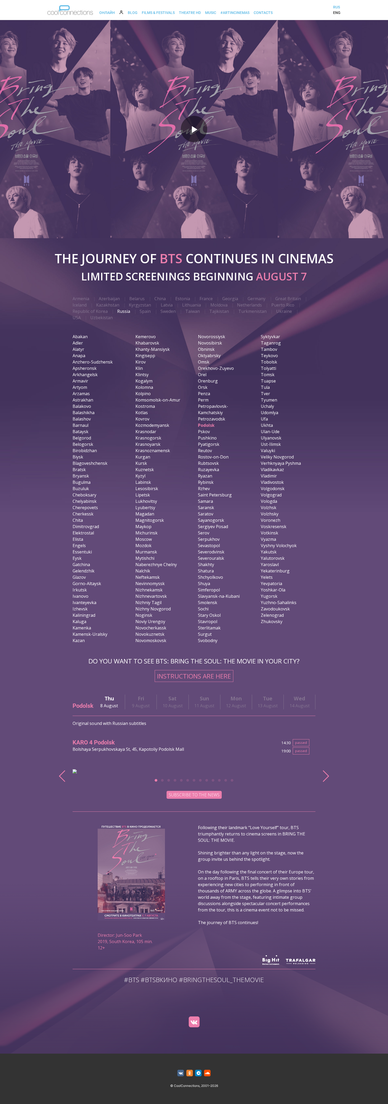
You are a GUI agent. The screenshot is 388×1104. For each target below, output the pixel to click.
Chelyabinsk (85, 501)
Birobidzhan (85, 450)
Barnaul (80, 425)
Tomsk (268, 374)
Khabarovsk (147, 343)
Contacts (263, 13)
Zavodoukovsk (275, 609)
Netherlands (249, 305)
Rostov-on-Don (213, 457)
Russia (123, 311)
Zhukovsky (271, 621)
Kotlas (141, 412)
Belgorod (82, 438)
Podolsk (206, 425)
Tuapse (268, 381)
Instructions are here (194, 676)
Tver (265, 393)
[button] (156, 780)
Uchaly (267, 406)
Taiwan (192, 311)
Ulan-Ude (270, 431)
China (160, 299)
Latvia (167, 305)
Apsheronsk (85, 368)
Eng (336, 13)
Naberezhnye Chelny (156, 564)
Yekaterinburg (275, 571)
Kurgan (142, 457)
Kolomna (144, 387)
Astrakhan (83, 400)
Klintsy (142, 374)
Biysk (78, 457)
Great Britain (288, 299)
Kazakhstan (107, 305)
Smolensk (207, 602)
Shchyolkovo (210, 577)
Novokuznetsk (149, 634)
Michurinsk (146, 533)
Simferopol (209, 590)
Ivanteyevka (84, 602)
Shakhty (206, 564)
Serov (203, 533)
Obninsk (206, 349)
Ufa (264, 419)
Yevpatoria (271, 583)
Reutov (205, 450)
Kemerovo (145, 337)
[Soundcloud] (207, 1073)
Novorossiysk (211, 337)
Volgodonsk (273, 488)
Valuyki (268, 450)
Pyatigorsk (208, 444)
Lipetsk (142, 495)
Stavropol (207, 621)
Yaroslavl (270, 564)
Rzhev (204, 488)
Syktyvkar (270, 337)
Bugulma (82, 482)
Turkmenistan (252, 311)
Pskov (204, 431)
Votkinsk (269, 533)
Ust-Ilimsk (271, 444)
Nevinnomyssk (150, 583)
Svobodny (207, 640)
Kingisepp (145, 356)
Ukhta (267, 425)
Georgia (230, 299)
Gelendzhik (83, 571)
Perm (203, 400)
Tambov (269, 349)
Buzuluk (81, 488)
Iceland (80, 305)
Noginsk (143, 615)
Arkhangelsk (85, 374)
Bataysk (80, 431)
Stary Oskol (209, 615)
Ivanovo (80, 596)
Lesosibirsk (146, 488)
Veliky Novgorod (277, 457)
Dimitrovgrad (86, 526)
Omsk (203, 362)
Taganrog (271, 343)
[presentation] (62, 776)
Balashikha (83, 412)
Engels (79, 545)
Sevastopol (209, 545)
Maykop (143, 526)
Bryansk (81, 476)
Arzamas (81, 393)
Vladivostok (272, 482)
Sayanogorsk (211, 520)
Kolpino (143, 393)
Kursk (141, 463)
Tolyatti (268, 368)
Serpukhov (209, 539)
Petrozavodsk (211, 419)
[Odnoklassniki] (189, 1073)
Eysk (77, 558)
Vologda (269, 501)
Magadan (144, 514)
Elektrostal (83, 533)
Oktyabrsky (209, 356)
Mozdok (143, 545)
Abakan (80, 337)
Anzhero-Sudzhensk (93, 362)
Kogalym (144, 381)
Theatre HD (190, 13)
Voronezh (270, 520)
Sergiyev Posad (213, 526)
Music (210, 13)
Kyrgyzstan (140, 305)
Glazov (79, 577)
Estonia (182, 299)
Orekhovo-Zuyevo (216, 368)
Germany (257, 299)
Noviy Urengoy (150, 621)
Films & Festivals (158, 13)
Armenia (81, 299)
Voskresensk (273, 526)
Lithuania (191, 305)
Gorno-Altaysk (87, 583)
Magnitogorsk (149, 520)
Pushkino (207, 438)
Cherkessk (83, 514)
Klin (139, 368)
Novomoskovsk (150, 640)
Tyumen (269, 400)
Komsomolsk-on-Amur (157, 400)
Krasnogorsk (148, 438)
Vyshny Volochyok (279, 545)
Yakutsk (269, 552)
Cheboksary (84, 495)
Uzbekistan (101, 318)
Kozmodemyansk (152, 425)
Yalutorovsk (273, 558)
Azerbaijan (109, 299)
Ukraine (284, 311)
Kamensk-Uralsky (90, 634)
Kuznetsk (144, 469)
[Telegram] (198, 1073)
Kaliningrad (84, 615)
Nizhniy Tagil (148, 602)
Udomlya (269, 412)
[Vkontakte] (194, 1022)
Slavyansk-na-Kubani (219, 596)
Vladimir (269, 476)
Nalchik (142, 571)
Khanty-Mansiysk (152, 349)
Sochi (203, 609)
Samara (205, 501)
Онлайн (107, 13)
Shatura (206, 571)
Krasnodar (145, 431)
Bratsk (79, 469)
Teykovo (269, 356)
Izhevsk (80, 609)
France (206, 299)
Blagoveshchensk (90, 463)
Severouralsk (211, 558)
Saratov (205, 514)
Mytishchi (144, 558)
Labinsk (143, 482)
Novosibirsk (210, 343)
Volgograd (271, 495)
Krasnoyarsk (147, 444)
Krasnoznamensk (152, 450)
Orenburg (208, 381)
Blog (133, 13)
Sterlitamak (209, 628)
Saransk (206, 507)
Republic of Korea (90, 311)
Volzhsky (269, 514)
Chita (78, 520)
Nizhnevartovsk (151, 596)
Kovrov (142, 419)
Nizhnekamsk (149, 590)
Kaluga (79, 621)
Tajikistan (219, 311)
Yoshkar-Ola (273, 590)
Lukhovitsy (146, 501)
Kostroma (145, 406)
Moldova (219, 305)
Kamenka (82, 628)
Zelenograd (272, 615)
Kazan (79, 640)
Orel (202, 374)
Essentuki (82, 552)
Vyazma (268, 539)
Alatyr (78, 349)
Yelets (267, 577)
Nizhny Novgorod (153, 609)
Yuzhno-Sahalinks (278, 602)
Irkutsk (80, 590)
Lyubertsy (145, 507)
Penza (204, 393)
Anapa (79, 356)
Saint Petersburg (215, 495)
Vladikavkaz (272, 469)
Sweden (168, 311)
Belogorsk (83, 444)
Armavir (80, 381)
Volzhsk (268, 507)
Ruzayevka (208, 469)
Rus (336, 7)
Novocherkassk (150, 628)
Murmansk (146, 552)
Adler (78, 343)
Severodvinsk (211, 552)
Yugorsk (269, 596)
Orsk (202, 387)
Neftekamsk (147, 577)
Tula (265, 387)
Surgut (205, 634)
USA (77, 318)
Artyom (80, 387)
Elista (78, 539)
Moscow (143, 539)
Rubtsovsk (208, 463)
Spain (145, 311)
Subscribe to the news (194, 795)
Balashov (82, 419)
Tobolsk (269, 362)
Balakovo (82, 406)
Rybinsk (206, 482)
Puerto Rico (282, 305)
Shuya (204, 583)
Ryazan (205, 476)
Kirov (140, 362)
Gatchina (81, 564)
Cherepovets (85, 507)
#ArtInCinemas (234, 13)
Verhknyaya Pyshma (281, 463)
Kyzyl (140, 476)
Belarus (137, 299)
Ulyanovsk (271, 438)
